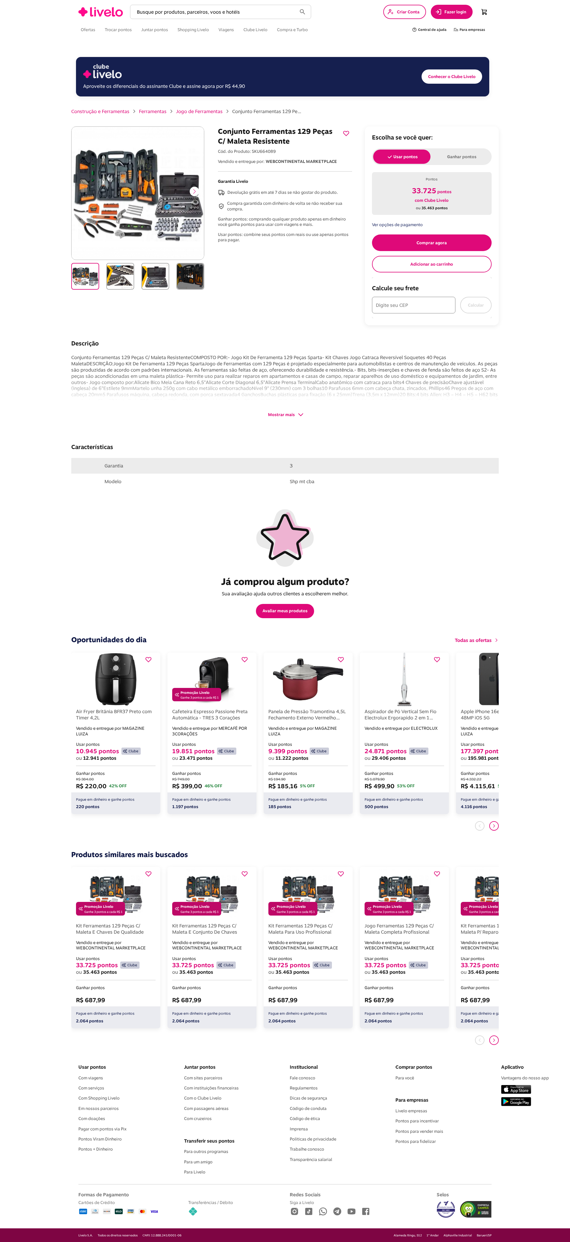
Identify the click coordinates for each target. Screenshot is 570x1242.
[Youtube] (351, 1212)
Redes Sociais (305, 1194)
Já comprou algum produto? (285, 581)
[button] (214, 12)
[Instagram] (294, 1212)
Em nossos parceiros (98, 1108)
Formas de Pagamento (103, 1194)
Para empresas (411, 1100)
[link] (100, 12)
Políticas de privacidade (313, 1139)
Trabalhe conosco (307, 1149)
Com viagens (90, 1078)
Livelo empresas (411, 1110)
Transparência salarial (311, 1159)
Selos (443, 1194)
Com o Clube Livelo (202, 1098)
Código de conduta (308, 1108)
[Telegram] (337, 1212)
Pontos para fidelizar (415, 1141)
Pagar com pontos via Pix (102, 1129)
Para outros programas (206, 1151)
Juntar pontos (200, 1067)
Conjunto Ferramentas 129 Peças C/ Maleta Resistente (267, 111)
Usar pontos (92, 1067)
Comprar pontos (413, 1067)
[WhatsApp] (323, 1212)
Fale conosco (302, 1078)
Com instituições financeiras (211, 1088)
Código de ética (305, 1118)
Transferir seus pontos (209, 1141)
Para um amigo (198, 1161)
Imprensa (299, 1129)
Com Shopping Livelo (99, 1098)
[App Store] (516, 1090)
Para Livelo (194, 1172)
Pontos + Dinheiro (95, 1149)
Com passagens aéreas (206, 1108)
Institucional (304, 1067)
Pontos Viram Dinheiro (100, 1139)
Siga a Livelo (302, 1202)
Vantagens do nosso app (525, 1078)
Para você (404, 1078)
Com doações (91, 1118)
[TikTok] (309, 1212)
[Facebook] (365, 1212)
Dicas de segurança (308, 1098)
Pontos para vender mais (419, 1131)
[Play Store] (516, 1102)
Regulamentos (304, 1088)
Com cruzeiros (198, 1118)
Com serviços (91, 1088)
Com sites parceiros (203, 1078)
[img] (476, 1209)
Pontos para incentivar (417, 1121)
